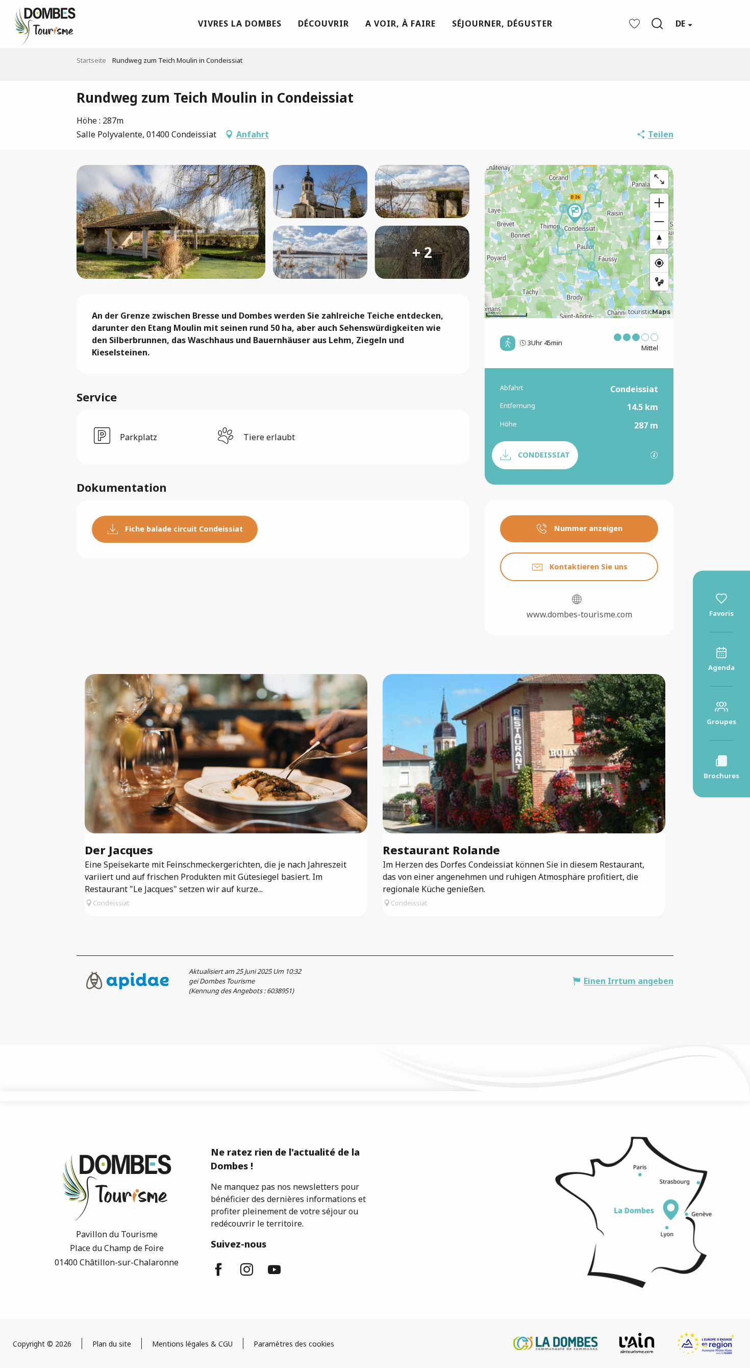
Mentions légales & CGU (192, 1344)
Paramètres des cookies (294, 1344)
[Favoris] (636, 24)
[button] (657, 23)
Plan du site (111, 1344)
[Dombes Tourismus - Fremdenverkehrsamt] (39, 23)
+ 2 (422, 252)
